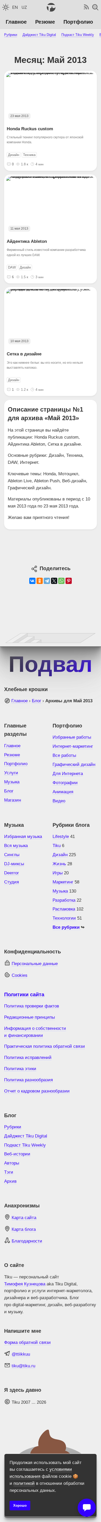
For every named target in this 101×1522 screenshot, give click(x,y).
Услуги (11, 772)
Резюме (45, 22)
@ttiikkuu (21, 1354)
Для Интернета (68, 773)
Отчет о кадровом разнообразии (37, 1091)
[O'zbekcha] (24, 7)
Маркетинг (63, 882)
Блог (36, 700)
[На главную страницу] (50, 7)
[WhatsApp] (61, 581)
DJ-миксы (14, 863)
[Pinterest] (69, 581)
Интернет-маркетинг (73, 746)
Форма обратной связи (27, 1342)
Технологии (64, 918)
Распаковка (64, 909)
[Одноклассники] (40, 581)
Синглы (11, 854)
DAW (12, 267)
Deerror (11, 872)
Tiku (57, 845)
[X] (54, 581)
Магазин (12, 800)
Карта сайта (24, 1217)
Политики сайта (24, 994)
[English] (15, 7)
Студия (11, 882)
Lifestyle (61, 836)
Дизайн (13, 155)
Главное (16, 22)
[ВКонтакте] (32, 581)
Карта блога (24, 1229)
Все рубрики (67, 927)
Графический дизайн (74, 764)
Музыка (11, 781)
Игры (58, 872)
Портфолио (78, 22)
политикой (24, 1483)
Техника (29, 155)
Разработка (64, 900)
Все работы (64, 755)
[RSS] (86, 7)
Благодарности (27, 1241)
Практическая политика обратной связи (44, 1046)
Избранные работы (72, 737)
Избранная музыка (23, 836)
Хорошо (20, 1505)
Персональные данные (35, 963)
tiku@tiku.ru (23, 1365)
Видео (59, 800)
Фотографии (65, 782)
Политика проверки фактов (31, 1006)
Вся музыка (16, 845)
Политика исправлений (28, 1057)
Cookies (19, 975)
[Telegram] (47, 581)
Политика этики (20, 1068)
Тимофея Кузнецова (24, 1284)
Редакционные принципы (29, 1017)
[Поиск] (95, 7)
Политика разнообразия (28, 1079)
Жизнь (59, 863)
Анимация (63, 791)
